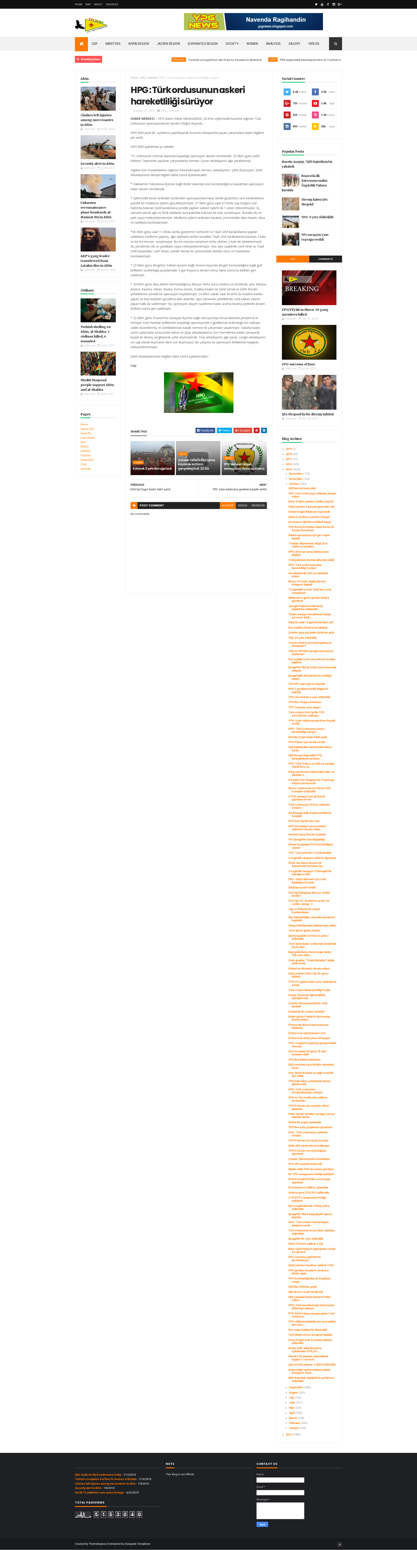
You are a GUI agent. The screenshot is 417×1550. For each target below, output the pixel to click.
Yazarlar (86, 455)
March (293, 1418)
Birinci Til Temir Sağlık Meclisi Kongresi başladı (307, 583)
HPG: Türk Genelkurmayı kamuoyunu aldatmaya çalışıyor (311, 1307)
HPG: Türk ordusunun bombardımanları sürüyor (305, 1091)
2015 (289, 469)
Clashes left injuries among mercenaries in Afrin (97, 120)
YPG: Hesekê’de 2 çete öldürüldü (309, 697)
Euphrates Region (203, 43)
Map (88, 4)
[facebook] (328, 4)
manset (152, 78)
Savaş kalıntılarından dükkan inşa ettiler (312, 925)
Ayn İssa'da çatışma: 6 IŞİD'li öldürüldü (311, 1364)
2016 (289, 464)
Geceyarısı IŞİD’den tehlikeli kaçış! (309, 522)
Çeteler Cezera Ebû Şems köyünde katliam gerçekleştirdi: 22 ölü (196, 464)
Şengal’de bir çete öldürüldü (305, 1238)
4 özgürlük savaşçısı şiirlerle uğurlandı (312, 858)
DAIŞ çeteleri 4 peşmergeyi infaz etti (311, 506)
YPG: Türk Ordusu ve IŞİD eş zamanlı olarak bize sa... (311, 765)
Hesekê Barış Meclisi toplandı (307, 834)
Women (252, 43)
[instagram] (333, 4)
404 (83, 442)
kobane (138, 462)
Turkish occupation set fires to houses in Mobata (197, 60)
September (296, 1387)
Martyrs (113, 43)
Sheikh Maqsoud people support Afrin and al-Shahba (97, 385)
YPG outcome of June (298, 364)
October (294, 484)
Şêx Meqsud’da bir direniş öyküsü (308, 414)
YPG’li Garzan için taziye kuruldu (308, 1140)
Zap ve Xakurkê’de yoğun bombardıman (304, 911)
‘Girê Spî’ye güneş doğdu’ (304, 930)
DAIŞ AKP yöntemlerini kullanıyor (309, 1145)
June (292, 1402)
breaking (151, 59)
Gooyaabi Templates (137, 1543)
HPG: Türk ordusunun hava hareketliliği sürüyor (305, 567)
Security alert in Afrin (97, 164)
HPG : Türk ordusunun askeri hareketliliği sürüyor (306, 730)
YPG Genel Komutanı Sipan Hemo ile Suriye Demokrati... (311, 529)
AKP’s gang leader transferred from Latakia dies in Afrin (96, 261)
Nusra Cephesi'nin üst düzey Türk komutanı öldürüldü (309, 790)
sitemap (85, 468)
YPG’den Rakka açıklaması (304, 1059)
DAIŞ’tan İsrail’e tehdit (302, 887)
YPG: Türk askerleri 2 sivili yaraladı (309, 852)
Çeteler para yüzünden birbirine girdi (311, 632)
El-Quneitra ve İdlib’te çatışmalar (308, 1187)
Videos (313, 43)
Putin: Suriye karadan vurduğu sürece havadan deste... (311, 1116)
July (292, 1397)
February (295, 1423)
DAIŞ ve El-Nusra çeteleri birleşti (308, 517)
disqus (242, 505)
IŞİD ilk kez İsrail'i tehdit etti (305, 1292)
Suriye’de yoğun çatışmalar (304, 1122)
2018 (289, 454)
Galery (295, 43)
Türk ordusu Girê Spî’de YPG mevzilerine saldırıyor (306, 714)
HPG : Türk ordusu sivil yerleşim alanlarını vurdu (308, 1224)
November (296, 479)
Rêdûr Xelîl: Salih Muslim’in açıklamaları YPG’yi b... (305, 1350)
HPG (143, 78)
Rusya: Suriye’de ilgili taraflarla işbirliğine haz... (306, 997)
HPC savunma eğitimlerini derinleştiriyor (304, 1259)
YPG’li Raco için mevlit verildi (306, 742)
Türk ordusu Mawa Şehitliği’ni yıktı (309, 990)
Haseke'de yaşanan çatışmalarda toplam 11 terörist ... (308, 1358)
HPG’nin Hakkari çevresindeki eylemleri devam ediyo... (307, 828)
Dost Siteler (87, 437)
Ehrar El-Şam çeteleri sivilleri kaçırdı (310, 501)
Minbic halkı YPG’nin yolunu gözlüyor (311, 1169)
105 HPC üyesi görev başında (306, 683)
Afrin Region (138, 43)
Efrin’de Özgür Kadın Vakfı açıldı (307, 737)
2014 (289, 1434)
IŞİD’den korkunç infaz (302, 488)
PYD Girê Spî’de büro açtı (303, 821)
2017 (289, 459)
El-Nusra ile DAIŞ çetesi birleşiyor (309, 1038)
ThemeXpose (97, 1543)
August (294, 1392)
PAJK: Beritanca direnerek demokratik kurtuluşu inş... (306, 864)
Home (78, 4)
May (292, 1407)
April (292, 1412)
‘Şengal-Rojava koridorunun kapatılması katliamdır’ (305, 608)
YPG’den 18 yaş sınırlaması (304, 702)
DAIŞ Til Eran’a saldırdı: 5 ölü (305, 1243)
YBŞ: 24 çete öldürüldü (302, 637)
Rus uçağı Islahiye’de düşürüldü (307, 1329)
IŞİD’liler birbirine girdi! (302, 1286)
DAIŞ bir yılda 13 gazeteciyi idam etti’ (311, 622)
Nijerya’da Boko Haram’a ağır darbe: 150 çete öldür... (310, 954)
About (98, 4)
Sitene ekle (87, 429)
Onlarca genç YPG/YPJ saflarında (308, 1192)
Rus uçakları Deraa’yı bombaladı (307, 627)
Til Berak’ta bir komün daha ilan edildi (311, 560)
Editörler (86, 451)
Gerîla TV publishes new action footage (99, 1492)
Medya (85, 446)
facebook (258, 505)
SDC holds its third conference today (98, 1474)
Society (232, 43)
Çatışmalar (87, 459)
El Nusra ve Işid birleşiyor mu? (307, 1033)
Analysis (273, 43)
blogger (228, 505)
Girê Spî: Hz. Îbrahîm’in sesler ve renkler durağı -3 (308, 902)
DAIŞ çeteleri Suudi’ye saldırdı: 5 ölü (310, 1265)
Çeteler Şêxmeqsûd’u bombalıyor (309, 1159)
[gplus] (339, 4)
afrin (245, 59)
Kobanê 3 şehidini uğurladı (152, 468)
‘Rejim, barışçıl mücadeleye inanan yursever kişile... (309, 616)
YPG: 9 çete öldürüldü (317, 217)
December (296, 473)
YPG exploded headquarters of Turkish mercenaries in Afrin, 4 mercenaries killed (313, 60)
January (294, 1428)
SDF (95, 43)
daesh (183, 453)
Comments (325, 259)
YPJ (292, 259)
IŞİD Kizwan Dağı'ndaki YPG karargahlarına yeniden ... (305, 757)
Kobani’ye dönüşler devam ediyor (309, 968)
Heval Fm (86, 433)
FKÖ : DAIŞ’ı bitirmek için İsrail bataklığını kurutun (307, 881)
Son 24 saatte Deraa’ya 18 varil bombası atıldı (307, 1053)
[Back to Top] (339, 1544)
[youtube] (322, 4)
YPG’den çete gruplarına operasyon (310, 1127)
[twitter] (316, 4)
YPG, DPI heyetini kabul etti (305, 1164)
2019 (289, 449)
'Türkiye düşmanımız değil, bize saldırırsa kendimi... (308, 545)
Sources (112, 4)
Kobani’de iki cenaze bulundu (306, 1011)
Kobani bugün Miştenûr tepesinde (309, 511)
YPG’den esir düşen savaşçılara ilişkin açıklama (244, 466)
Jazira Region (168, 43)
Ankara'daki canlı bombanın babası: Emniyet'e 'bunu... (309, 1371)
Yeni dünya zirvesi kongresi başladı (310, 1334)
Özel (83, 464)
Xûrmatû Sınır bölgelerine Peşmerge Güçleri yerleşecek (311, 781)
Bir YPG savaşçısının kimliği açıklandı (311, 1174)
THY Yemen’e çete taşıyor (304, 707)
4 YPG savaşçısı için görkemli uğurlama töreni (306, 798)
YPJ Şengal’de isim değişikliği (306, 839)
